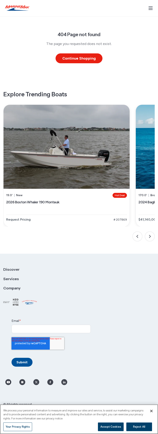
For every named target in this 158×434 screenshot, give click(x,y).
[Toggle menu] (150, 8)
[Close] (151, 411)
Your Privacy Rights (18, 426)
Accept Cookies (110, 426)
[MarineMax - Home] (17, 8)
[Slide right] (150, 236)
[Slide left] (137, 236)
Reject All (139, 426)
